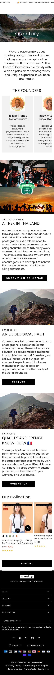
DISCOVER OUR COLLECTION (24, 278)
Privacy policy (43, 665)
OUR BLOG (18, 382)
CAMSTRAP (22, 662)
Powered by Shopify (13, 666)
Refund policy (29, 665)
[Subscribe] (50, 621)
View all (27, 563)
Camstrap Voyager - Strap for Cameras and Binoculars (17, 542)
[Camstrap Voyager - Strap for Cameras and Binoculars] (17, 517)
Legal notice (43, 669)
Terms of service (15, 669)
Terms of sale (30, 669)
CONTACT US (18, 483)
